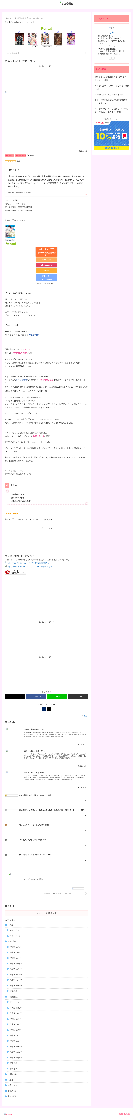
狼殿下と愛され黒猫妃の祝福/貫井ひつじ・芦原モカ (111, 101)
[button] (86, 53)
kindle (46, 271)
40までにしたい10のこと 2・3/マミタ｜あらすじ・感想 (111, 78)
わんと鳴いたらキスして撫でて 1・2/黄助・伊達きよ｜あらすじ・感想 (111, 110)
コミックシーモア (46, 249)
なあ (112, 32)
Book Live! (46, 260)
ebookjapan (46, 265)
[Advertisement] (46, 78)
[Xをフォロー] (49, 709)
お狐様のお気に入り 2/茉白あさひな (110, 94)
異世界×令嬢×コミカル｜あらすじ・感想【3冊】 (112, 87)
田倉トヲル (33, 155)
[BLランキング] (15, 572)
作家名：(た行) (21, 155)
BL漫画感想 (10, 155)
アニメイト (46, 276)
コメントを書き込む (46, 913)
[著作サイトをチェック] (44, 709)
